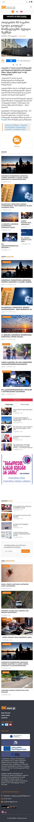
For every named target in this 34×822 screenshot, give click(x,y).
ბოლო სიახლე (25, 404)
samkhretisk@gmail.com (10, 802)
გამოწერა (25, 551)
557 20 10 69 (7, 799)
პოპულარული (9, 404)
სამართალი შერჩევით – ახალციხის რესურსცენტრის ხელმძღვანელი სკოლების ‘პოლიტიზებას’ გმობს (16, 127)
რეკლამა (4, 718)
